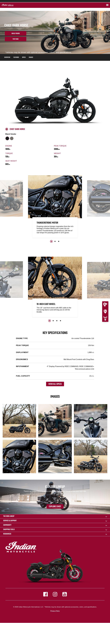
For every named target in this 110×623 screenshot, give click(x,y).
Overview (7, 57)
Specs (24, 57)
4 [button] (60, 320)
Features (16, 57)
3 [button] (58, 241)
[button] (7, 209)
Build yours (16, 33)
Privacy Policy (55, 611)
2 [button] (55, 241)
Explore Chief (55, 506)
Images (31, 57)
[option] (55, 207)
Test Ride (16, 39)
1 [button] (51, 241)
